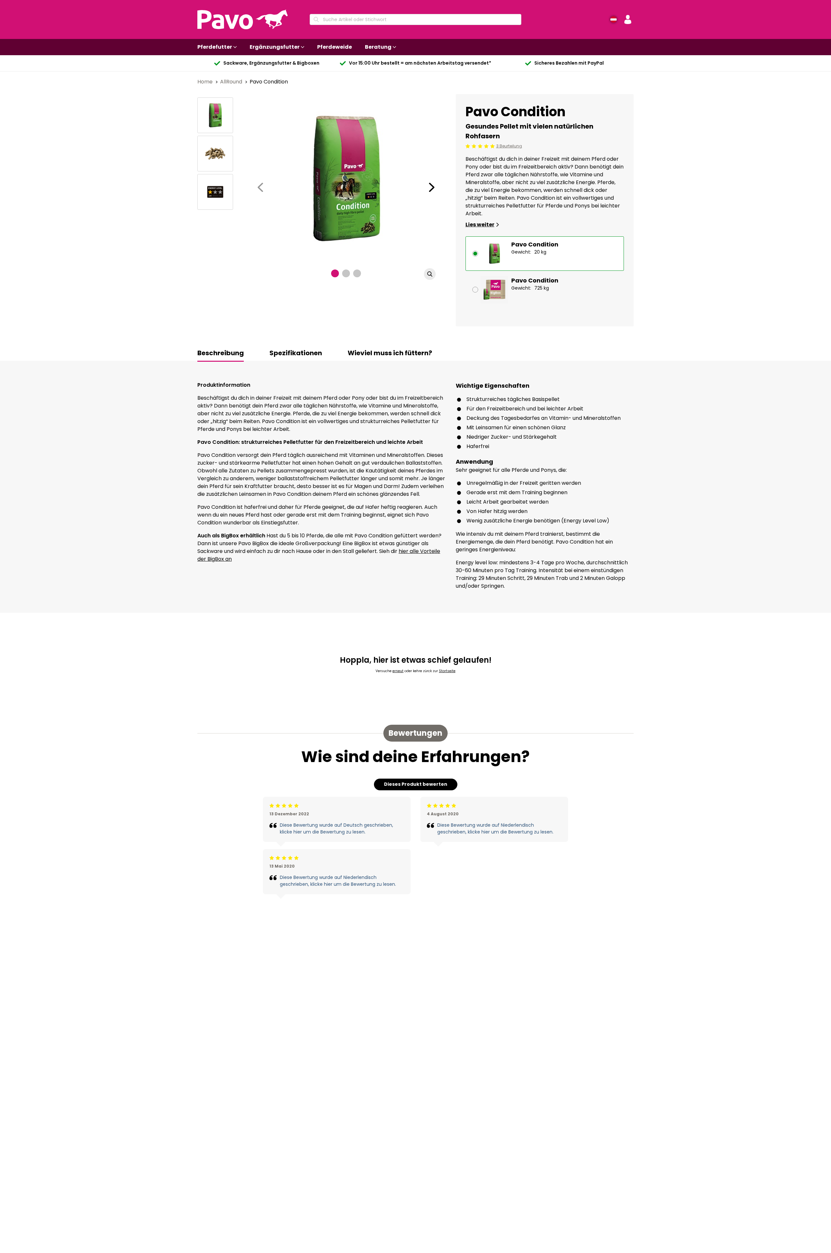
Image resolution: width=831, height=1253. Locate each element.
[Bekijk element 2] (346, 273)
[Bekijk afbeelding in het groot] (430, 274)
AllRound (231, 81)
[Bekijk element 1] (335, 273)
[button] (628, 19)
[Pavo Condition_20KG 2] (215, 153)
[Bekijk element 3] (357, 273)
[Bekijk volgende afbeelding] (431, 187)
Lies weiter (479, 224)
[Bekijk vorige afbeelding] (260, 187)
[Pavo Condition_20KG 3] (215, 192)
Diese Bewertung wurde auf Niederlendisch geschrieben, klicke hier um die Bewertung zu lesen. (338, 880)
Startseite (447, 671)
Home (205, 81)
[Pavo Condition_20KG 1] (215, 115)
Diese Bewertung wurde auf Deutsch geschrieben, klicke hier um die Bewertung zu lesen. (336, 828)
